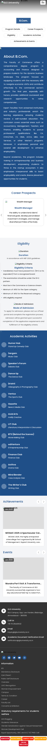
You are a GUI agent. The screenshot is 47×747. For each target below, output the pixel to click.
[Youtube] (19, 658)
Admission (5, 738)
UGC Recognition (8, 685)
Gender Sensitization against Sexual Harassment (21, 726)
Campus (5, 692)
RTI (2, 668)
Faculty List (5, 702)
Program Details (12, 29)
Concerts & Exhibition (10, 706)
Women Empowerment (11, 689)
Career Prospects (35, 29)
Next (45, 215)
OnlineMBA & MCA (24, 743)
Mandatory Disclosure (10, 672)
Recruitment (16, 738)
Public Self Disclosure (10, 678)
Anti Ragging (6, 719)
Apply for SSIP (40, 738)
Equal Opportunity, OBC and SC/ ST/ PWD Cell (20, 732)
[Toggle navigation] (43, 3)
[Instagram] (9, 658)
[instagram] (24, 658)
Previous (38, 502)
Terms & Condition (9, 695)
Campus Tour (28, 738)
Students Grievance (9, 722)
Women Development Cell (12, 729)
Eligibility (11, 35)
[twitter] (14, 658)
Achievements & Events (24, 41)
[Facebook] (4, 658)
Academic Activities (32, 35)
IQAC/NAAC (6, 675)
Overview (5, 682)
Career (4, 699)
